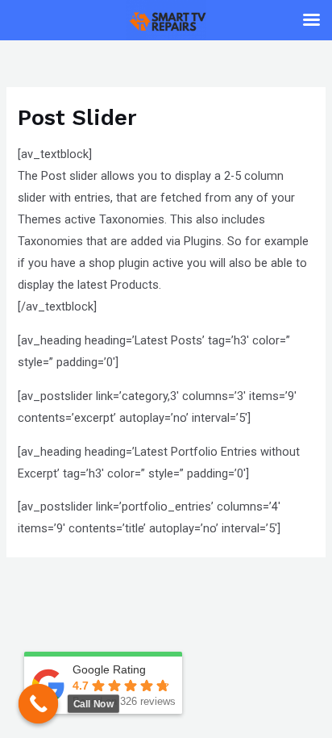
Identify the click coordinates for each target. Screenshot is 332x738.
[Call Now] (39, 704)
